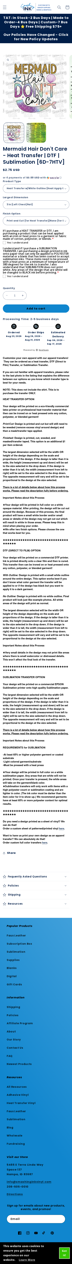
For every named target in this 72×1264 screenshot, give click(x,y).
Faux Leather (16, 935)
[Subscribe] (61, 1219)
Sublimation (16, 952)
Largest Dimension (15, 197)
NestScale (44, 350)
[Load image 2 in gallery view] (36, 133)
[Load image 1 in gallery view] (14, 133)
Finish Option (12, 213)
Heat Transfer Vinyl (21, 1103)
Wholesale (14, 1135)
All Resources (17, 1087)
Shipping (13, 1007)
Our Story (14, 1039)
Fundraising (16, 1144)
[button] (5, 7)
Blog (10, 1127)
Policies (12, 1015)
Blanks (12, 968)
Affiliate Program (20, 1023)
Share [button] (11, 853)
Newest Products (19, 1064)
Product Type (12, 181)
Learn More (27, 1260)
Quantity (9, 288)
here (61, 828)
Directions (15, 1194)
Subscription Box (19, 943)
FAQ (10, 1056)
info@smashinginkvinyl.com (29, 1182)
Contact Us (15, 1048)
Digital (12, 976)
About (11, 1031)
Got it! (64, 1253)
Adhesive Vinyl (18, 1095)
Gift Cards (14, 984)
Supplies (13, 960)
